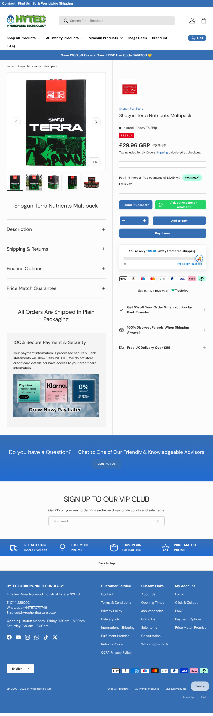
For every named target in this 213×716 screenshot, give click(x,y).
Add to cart (179, 221)
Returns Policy (112, 644)
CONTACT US (106, 464)
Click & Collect (186, 602)
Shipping (162, 152)
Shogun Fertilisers (131, 108)
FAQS (179, 611)
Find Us (24, 3)
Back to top (106, 563)
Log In (179, 594)
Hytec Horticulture (41, 688)
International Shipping (118, 627)
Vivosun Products (176, 688)
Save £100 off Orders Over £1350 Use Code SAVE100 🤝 (106, 55)
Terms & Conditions (116, 602)
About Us (148, 594)
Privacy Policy (111, 611)
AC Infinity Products (147, 688)
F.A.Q (11, 46)
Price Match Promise (190, 627)
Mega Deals (137, 38)
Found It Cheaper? (136, 205)
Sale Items (149, 627)
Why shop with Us (154, 644)
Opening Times (152, 602)
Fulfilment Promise (115, 636)
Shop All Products (118, 688)
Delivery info (110, 619)
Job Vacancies (152, 611)
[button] (203, 20)
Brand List (149, 619)
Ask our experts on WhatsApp (183, 205)
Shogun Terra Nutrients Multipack (37, 66)
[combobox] (117, 20)
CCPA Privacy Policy (116, 652)
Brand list (159, 38)
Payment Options (188, 619)
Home (10, 66)
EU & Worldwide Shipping (52, 3)
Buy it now (162, 233)
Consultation (151, 636)
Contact (9, 3)
